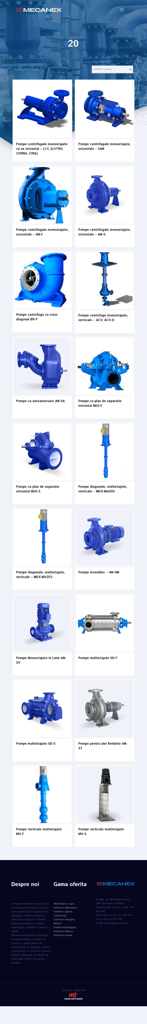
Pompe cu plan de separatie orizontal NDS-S (37, 489)
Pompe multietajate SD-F (97, 658)
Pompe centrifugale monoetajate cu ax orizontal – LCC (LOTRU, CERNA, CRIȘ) (42, 149)
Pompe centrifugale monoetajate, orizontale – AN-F (42, 232)
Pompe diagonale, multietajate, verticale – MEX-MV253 (40, 574)
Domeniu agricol (63, 911)
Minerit (57, 923)
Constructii (60, 915)
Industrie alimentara (65, 908)
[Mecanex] (39, 10)
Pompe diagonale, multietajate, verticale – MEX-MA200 (102, 489)
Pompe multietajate (65, 927)
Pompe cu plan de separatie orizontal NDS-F (100, 403)
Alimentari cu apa (64, 904)
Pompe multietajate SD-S (35, 743)
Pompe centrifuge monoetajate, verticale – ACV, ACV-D (103, 318)
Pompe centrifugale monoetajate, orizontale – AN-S (104, 232)
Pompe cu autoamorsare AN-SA (40, 401)
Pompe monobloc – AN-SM (98, 572)
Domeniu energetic (64, 919)
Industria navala (63, 935)
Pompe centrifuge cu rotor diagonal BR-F (37, 317)
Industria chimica (63, 931)
